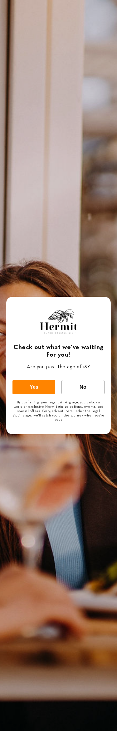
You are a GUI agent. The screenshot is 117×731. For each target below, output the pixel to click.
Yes (34, 387)
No (83, 387)
